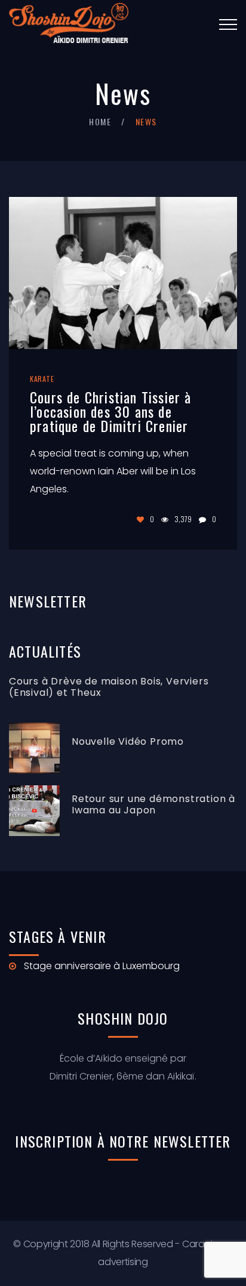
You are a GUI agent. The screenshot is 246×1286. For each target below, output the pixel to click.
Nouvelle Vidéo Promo (128, 741)
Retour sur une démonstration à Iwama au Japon (153, 804)
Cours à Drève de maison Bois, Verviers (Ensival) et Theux (108, 686)
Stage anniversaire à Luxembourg (102, 966)
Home (100, 121)
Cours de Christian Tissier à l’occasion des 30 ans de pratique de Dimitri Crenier (111, 411)
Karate (42, 379)
